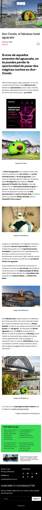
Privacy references (7, 472)
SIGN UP (36, 499)
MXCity (4, 44)
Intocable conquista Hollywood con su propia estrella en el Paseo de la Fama (10, 445)
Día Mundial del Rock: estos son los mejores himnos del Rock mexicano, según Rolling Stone (27, 446)
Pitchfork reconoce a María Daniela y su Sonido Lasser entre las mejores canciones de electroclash (11, 434)
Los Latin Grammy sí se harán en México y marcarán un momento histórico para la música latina (27, 433)
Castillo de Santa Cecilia (20, 409)
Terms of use (5, 469)
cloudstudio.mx (21, 505)
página (17, 346)
